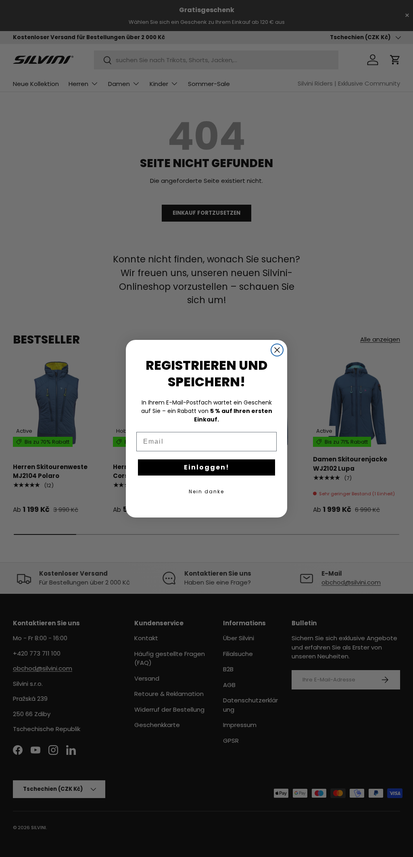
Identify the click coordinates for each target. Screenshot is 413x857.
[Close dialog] (277, 350)
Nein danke (206, 491)
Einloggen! (206, 467)
